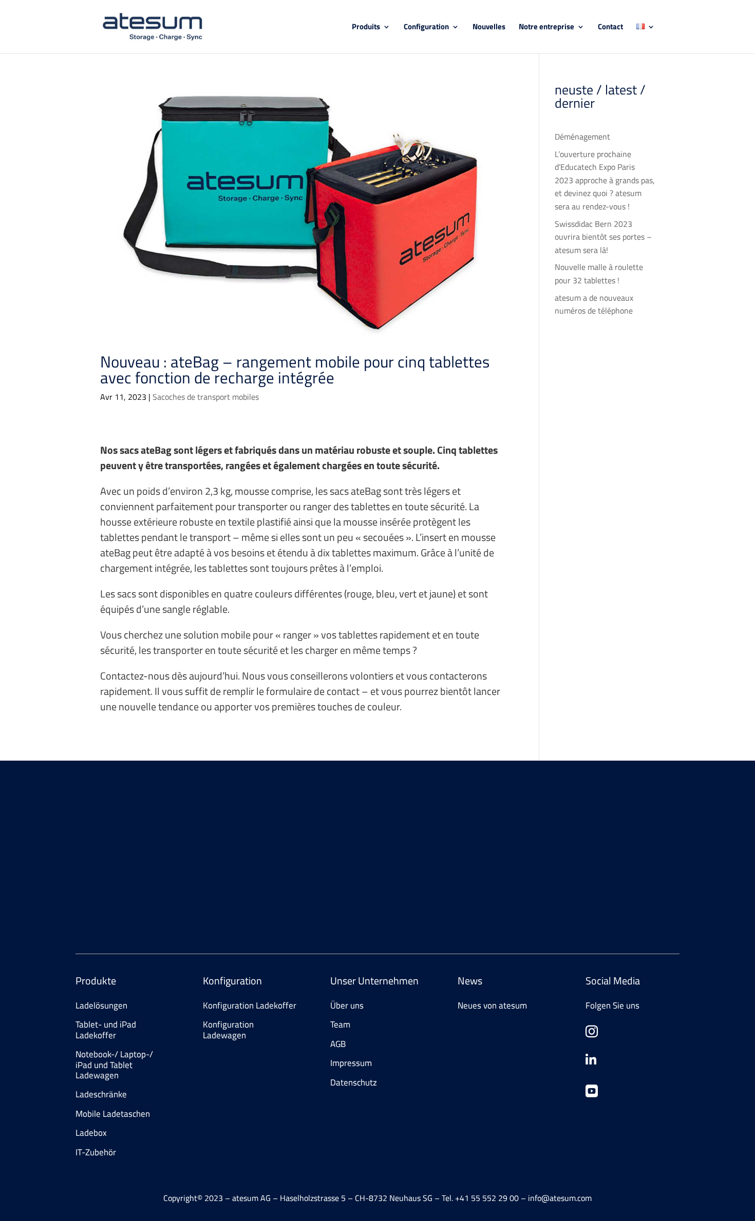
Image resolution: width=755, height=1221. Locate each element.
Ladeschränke (101, 1094)
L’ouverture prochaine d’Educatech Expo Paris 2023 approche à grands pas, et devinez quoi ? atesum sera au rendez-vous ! (605, 180)
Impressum (351, 1063)
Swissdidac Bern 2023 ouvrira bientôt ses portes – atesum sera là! (603, 237)
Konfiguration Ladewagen (228, 1029)
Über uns (347, 1005)
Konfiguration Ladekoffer (249, 1005)
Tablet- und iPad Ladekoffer (106, 1029)
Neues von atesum (492, 1005)
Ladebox (91, 1132)
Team (340, 1024)
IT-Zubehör (96, 1152)
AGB (338, 1044)
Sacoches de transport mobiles (206, 397)
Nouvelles (489, 27)
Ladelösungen (101, 1005)
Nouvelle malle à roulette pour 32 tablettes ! (599, 273)
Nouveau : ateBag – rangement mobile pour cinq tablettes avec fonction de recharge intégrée (294, 370)
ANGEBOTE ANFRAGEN (131, 902)
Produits (366, 27)
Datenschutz (353, 1082)
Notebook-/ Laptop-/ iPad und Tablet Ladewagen (114, 1065)
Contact (610, 27)
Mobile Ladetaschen (113, 1113)
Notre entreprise (546, 27)
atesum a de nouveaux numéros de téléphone (594, 304)
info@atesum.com (542, 858)
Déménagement (582, 136)
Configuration (426, 27)
